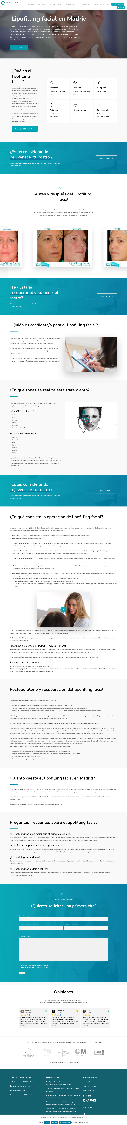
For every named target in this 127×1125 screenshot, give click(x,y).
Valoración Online (118, 4)
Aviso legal (86, 1082)
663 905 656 (15, 1086)
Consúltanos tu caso (25, 937)
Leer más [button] (21, 1025)
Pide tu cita (120, 7)
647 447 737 (26, 1086)
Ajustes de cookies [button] (65, 1122)
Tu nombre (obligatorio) (26, 916)
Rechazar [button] (54, 1122)
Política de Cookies (82, 1122)
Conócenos (31, 4)
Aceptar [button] (47, 1122)
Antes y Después (99, 4)
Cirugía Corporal (70, 4)
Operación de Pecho (55, 4)
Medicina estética (84, 4)
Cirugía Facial (41, 4)
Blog (108, 4)
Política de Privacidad (41, 965)
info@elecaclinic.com (18, 1090)
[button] (42, 4)
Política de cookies (89, 1090)
